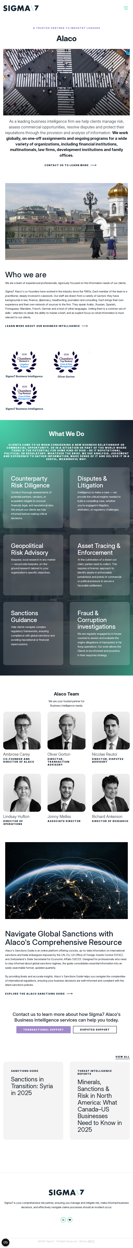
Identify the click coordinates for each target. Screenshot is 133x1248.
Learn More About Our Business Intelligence (42, 326)
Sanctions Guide (24, 1071)
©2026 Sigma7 (46, 1241)
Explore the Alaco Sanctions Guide (35, 993)
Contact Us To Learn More (66, 165)
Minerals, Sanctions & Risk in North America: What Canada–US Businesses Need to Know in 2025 (100, 1105)
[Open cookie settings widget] (5, 1242)
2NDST (91, 1241)
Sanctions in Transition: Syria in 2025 (32, 1086)
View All (122, 1056)
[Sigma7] (21, 8)
